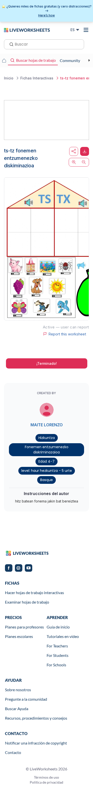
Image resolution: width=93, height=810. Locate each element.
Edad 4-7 (46, 461)
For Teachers (57, 645)
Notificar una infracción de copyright (36, 743)
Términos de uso (46, 777)
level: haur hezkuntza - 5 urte (46, 470)
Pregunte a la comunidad (26, 699)
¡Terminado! (46, 363)
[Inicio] (27, 29)
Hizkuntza (46, 437)
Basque (46, 479)
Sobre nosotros (18, 689)
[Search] (10, 44)
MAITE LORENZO (47, 424)
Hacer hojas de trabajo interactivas (34, 592)
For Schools (56, 664)
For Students (57, 655)
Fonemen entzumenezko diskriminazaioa (46, 449)
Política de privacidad (46, 782)
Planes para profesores (24, 626)
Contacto (13, 752)
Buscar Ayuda (16, 708)
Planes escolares (19, 636)
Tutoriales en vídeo (63, 636)
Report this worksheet (67, 334)
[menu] (86, 30)
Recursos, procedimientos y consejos (36, 718)
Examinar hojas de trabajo (27, 602)
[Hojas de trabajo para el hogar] (4, 60)
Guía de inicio (58, 626)
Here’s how (46, 15)
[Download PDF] (84, 151)
